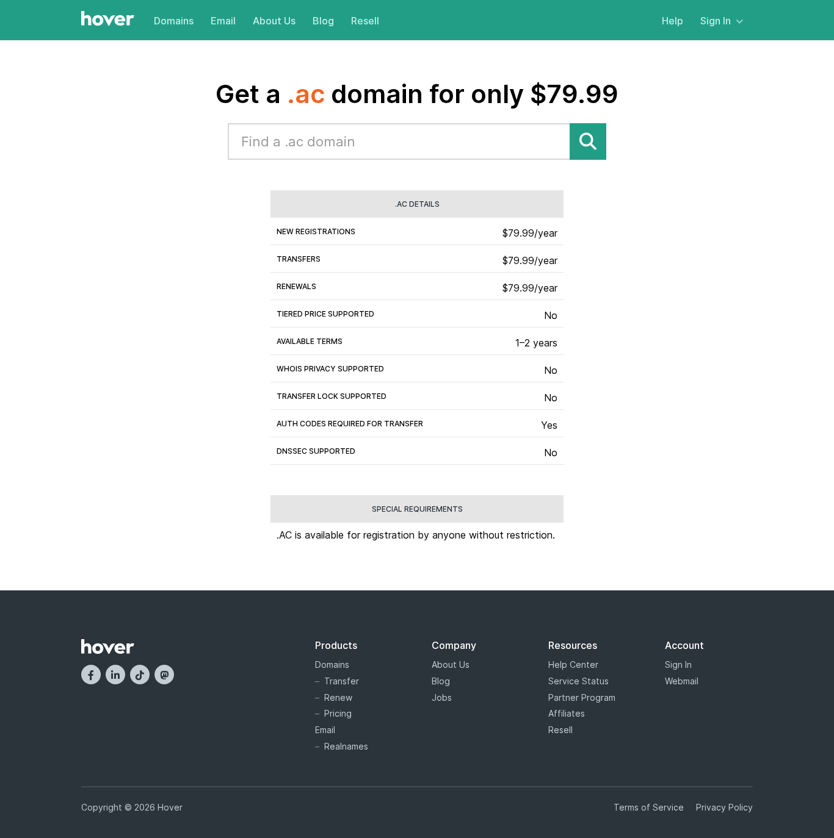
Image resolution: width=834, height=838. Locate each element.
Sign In (715, 21)
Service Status (578, 681)
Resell (365, 21)
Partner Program (581, 697)
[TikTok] (140, 674)
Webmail (681, 681)
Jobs (442, 697)
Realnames (346, 746)
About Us (274, 21)
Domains (174, 21)
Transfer (341, 681)
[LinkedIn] (115, 674)
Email (223, 21)
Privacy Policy (724, 807)
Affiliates (566, 713)
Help (672, 21)
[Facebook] (91, 674)
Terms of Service (649, 807)
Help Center (573, 664)
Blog (323, 21)
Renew (338, 697)
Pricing (338, 713)
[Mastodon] (164, 674)
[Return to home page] (107, 19)
